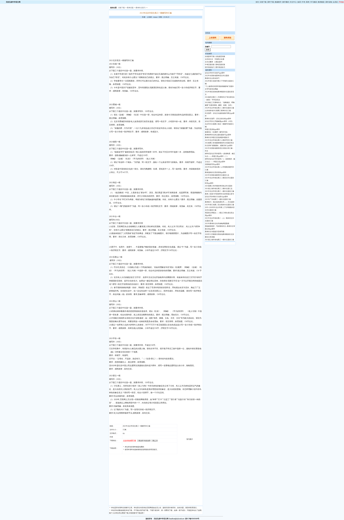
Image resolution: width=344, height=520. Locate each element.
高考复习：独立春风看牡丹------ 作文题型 (219, 202)
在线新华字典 (210, 56)
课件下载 (270, 2)
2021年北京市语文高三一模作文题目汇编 (219, 191)
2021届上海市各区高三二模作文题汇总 (218, 188)
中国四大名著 (219, 59)
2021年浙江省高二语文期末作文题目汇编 (219, 205)
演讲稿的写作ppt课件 (212, 164)
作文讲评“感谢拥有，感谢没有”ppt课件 (218, 145)
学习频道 (313, 2)
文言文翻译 (209, 62)
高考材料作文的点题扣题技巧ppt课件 (218, 135)
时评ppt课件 (209, 183)
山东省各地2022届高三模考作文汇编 (218, 110)
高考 (307, 2)
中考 (303, 2)
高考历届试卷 (220, 64)
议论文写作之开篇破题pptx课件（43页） (219, 121)
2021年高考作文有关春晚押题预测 (217, 223)
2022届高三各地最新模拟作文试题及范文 (219, 143)
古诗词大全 (209, 59)
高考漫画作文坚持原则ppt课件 (215, 172)
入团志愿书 (218, 62)
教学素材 (285, 2)
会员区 (335, 2)
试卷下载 (263, 2)
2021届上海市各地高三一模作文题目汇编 (219, 240)
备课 (299, 2)
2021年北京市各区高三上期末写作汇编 (218, 140)
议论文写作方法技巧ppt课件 (215, 73)
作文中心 (293, 2)
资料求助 (227, 38)
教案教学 (278, 2)
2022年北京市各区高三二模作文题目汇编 (219, 108)
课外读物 (328, 2)
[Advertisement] (155, 38)
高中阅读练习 (220, 67)
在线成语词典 (220, 56)
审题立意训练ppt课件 (212, 129)
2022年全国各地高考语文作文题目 (217, 76)
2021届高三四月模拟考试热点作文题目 (218, 186)
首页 (257, 2)
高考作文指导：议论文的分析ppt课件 (218, 119)
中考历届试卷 (210, 64)
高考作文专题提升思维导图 (214, 232)
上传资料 (212, 38)
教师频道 (321, 2)
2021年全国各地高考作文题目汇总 (217, 175)
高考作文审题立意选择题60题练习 (217, 137)
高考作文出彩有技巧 (212, 78)
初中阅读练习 (210, 67)
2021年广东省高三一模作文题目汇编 (218, 199)
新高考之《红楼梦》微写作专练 (216, 132)
